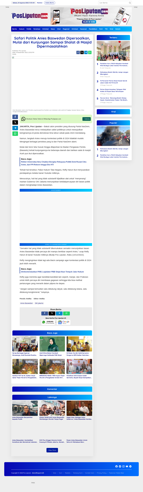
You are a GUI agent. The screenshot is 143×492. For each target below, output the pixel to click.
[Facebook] (116, 466)
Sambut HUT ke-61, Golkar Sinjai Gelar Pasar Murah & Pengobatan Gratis (24, 377)
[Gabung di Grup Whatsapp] (48, 322)
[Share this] (78, 52)
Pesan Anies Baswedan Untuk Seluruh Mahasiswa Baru (77, 441)
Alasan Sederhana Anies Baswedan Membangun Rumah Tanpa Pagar (51, 418)
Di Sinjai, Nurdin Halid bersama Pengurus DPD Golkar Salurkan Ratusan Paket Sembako (78, 354)
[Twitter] (120, 466)
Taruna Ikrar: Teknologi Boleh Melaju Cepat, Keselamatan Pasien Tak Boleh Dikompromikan (113, 99)
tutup (7, 7)
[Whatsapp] (89, 52)
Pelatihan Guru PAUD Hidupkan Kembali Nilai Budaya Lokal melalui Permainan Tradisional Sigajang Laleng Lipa (114, 64)
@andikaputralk (38, 473)
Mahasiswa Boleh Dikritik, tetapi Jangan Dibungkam (114, 73)
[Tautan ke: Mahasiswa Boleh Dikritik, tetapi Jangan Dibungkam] (113, 136)
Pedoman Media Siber (116, 473)
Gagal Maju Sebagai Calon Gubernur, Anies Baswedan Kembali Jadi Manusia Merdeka (79, 418)
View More (52, 450)
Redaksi (67, 473)
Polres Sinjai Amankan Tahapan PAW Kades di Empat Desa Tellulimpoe (113, 90)
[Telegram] (130, 466)
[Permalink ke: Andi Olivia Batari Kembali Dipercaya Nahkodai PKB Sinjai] (52, 344)
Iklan (54, 473)
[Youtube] (126, 466)
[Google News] (63, 322)
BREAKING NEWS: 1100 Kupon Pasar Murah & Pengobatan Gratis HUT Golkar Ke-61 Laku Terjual (52, 377)
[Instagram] (123, 466)
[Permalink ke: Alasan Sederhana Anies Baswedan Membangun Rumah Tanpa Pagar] (52, 408)
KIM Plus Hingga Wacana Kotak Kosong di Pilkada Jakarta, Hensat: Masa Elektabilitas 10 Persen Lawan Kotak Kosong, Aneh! (51, 441)
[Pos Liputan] (29, 16)
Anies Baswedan (26, 303)
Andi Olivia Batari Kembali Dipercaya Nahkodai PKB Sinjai (51, 354)
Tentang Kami (78, 473)
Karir (60, 473)
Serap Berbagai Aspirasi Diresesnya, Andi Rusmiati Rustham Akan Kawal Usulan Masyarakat (24, 354)
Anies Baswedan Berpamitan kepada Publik (22, 418)
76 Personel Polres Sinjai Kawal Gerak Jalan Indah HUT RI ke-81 (113, 82)
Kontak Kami (89, 473)
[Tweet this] (82, 52)
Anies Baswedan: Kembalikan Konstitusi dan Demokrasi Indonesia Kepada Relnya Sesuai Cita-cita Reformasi (24, 441)
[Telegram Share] (86, 52)
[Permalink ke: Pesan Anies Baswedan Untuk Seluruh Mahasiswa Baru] (79, 431)
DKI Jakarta (39, 303)
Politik (14, 54)
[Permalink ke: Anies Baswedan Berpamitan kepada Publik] (25, 408)
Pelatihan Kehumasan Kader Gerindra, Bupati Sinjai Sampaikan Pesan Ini (79, 377)
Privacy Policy (101, 473)
